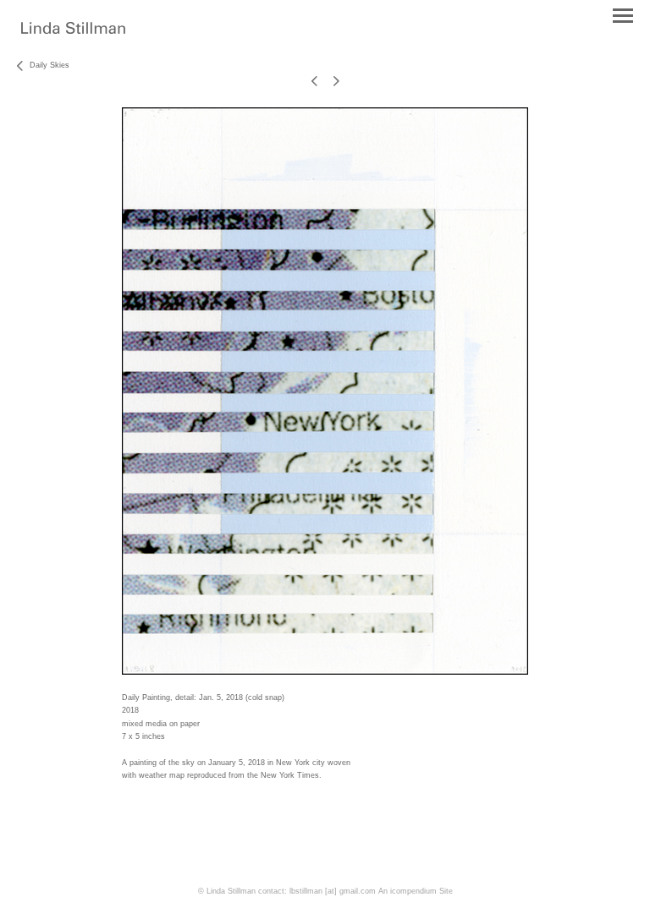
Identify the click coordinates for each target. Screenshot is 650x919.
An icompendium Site (415, 891)
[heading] (73, 30)
